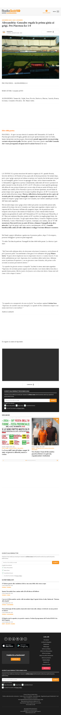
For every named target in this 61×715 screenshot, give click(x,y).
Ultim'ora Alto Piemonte (46, 655)
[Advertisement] (30, 116)
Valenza (9, 587)
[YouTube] (13, 639)
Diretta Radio (46, 660)
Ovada (8, 595)
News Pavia (20, 405)
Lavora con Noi (46, 664)
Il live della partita (8, 130)
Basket (33, 448)
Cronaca (4, 587)
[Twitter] (9, 639)
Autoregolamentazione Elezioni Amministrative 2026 (30, 699)
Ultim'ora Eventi (46, 658)
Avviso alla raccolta (30, 704)
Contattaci (46, 668)
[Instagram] (17, 639)
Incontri (8, 624)
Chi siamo (46, 640)
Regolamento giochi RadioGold (48, 696)
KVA (34, 712)
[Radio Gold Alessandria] (11, 11)
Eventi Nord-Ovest (30, 405)
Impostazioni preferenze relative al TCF (30, 701)
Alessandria (19, 20)
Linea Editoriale (36, 696)
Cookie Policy (34, 694)
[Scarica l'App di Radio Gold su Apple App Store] (8, 646)
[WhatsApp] (25, 639)
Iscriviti (53, 400)
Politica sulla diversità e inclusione (11, 696)
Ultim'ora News (46, 649)
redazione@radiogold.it (36, 711)
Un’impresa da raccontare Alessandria (45, 448)
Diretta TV (46, 662)
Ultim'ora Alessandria (46, 651)
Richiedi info (15, 659)
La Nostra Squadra (46, 642)
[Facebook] (5, 639)
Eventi (3, 624)
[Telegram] (21, 639)
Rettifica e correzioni (32, 698)
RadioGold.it (34, 708)
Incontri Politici (13, 448)
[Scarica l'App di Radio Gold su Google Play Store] (23, 646)
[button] (57, 460)
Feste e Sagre (5, 448)
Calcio (14, 20)
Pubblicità (46, 644)
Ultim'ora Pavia (46, 653)
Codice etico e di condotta (26, 696)
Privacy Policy (21, 408)
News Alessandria (10, 405)
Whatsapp (46, 646)
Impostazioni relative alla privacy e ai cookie (30, 703)
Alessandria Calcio (7, 20)
